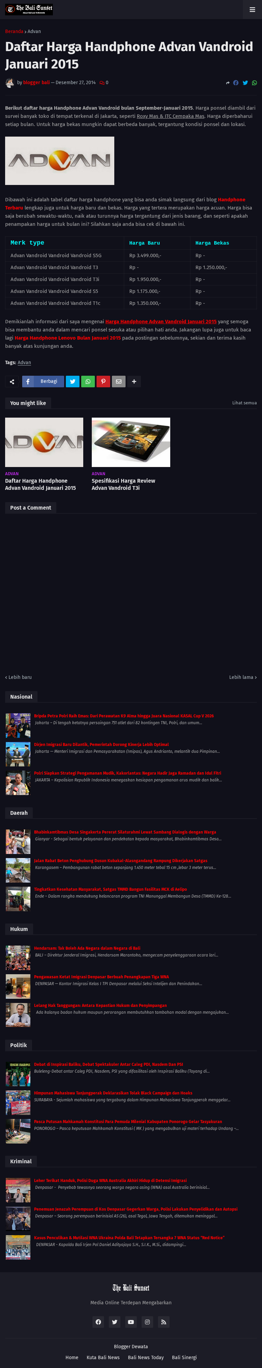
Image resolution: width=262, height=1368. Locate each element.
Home (72, 1358)
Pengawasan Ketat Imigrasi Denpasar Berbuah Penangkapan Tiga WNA (101, 977)
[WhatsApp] (254, 83)
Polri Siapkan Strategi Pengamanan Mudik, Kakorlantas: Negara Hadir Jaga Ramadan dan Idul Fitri (127, 773)
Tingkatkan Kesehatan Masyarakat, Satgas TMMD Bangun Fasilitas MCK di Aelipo (110, 889)
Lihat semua (244, 402)
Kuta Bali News (103, 1358)
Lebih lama (241, 677)
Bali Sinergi (184, 1358)
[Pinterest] (103, 381)
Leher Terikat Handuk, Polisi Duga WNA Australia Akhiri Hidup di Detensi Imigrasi (110, 1180)
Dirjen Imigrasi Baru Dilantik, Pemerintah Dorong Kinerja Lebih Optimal (101, 744)
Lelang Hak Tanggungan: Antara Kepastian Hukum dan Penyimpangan (100, 1005)
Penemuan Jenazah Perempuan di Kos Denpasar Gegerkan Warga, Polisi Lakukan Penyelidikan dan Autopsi (135, 1209)
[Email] (119, 381)
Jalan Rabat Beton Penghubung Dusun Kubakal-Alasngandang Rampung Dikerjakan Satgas (120, 860)
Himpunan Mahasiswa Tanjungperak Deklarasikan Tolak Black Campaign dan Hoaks (113, 1093)
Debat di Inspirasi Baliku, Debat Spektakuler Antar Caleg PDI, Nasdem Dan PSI (108, 1064)
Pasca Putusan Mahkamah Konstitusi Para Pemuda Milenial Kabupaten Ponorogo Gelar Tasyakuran (128, 1121)
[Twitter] (245, 83)
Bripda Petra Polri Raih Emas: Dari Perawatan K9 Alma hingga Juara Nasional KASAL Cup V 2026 (124, 716)
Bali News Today (146, 1358)
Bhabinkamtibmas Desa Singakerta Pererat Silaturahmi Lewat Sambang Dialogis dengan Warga (125, 832)
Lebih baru (20, 677)
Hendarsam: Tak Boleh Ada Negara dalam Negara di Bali (87, 948)
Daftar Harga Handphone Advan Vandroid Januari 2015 (40, 484)
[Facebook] (235, 83)
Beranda (14, 31)
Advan (34, 31)
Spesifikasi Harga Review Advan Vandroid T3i (123, 484)
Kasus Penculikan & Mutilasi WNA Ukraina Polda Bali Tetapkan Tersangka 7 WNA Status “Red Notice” (129, 1237)
